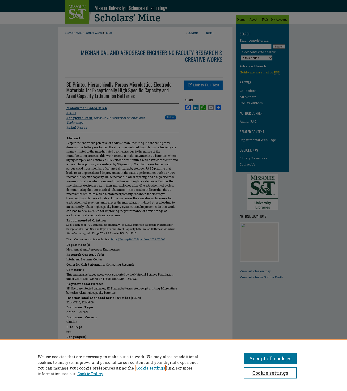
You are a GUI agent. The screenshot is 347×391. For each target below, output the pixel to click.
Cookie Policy (90, 373)
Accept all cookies (270, 358)
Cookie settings (150, 368)
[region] (173, 365)
